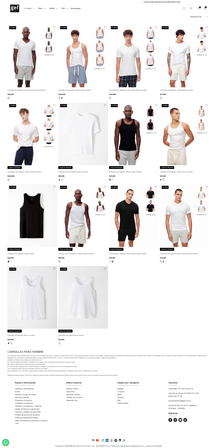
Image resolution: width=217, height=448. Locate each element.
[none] (29, 8)
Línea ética (70, 391)
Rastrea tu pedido (22, 397)
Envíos (17, 391)
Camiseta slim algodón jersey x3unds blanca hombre (128, 90)
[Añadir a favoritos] (54, 27)
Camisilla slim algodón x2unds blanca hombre (176, 172)
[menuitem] (29, 8)
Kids (119, 400)
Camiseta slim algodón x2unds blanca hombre (176, 90)
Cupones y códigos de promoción (28, 412)
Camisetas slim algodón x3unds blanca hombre (24, 172)
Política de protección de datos (27, 415)
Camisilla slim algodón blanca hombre (21, 335)
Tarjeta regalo (123, 403)
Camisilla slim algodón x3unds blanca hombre (74, 90)
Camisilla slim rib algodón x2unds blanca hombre (76, 254)
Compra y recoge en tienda (25, 394)
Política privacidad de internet (26, 417)
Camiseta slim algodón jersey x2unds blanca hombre (26, 90)
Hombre (120, 397)
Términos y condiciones (24, 403)
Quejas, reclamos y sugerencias (27, 409)
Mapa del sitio (71, 400)
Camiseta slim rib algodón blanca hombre (73, 172)
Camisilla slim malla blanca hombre (71, 335)
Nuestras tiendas (73, 394)
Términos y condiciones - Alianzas (28, 406)
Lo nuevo (120, 391)
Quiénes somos (72, 388)
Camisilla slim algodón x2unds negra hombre (125, 172)
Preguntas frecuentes (23, 400)
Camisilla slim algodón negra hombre (20, 254)
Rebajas (120, 388)
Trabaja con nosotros (74, 397)
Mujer (119, 394)
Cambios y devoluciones (24, 388)
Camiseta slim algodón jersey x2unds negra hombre (127, 254)
